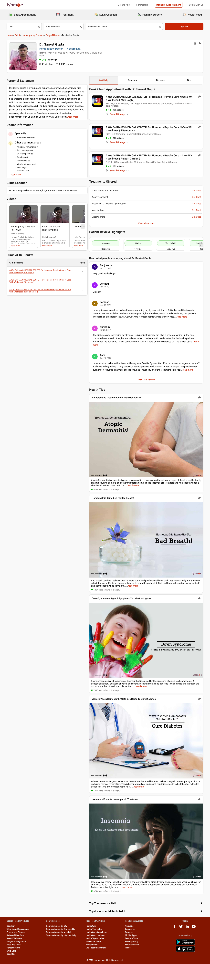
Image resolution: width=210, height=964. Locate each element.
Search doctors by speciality (59, 932)
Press (128, 947)
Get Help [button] (103, 80)
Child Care (11, 951)
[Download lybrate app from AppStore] (185, 951)
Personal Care (13, 947)
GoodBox (11, 954)
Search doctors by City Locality (60, 929)
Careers (129, 932)
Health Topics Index (95, 938)
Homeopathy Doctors (33, 35)
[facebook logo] (175, 928)
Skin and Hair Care (15, 935)
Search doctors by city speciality (61, 935)
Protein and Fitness (16, 932)
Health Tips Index (94, 929)
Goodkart (11, 926)
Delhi (17, 35)
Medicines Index (93, 941)
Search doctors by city (56, 926)
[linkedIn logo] (187, 928)
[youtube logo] (194, 928)
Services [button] (160, 80)
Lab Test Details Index (96, 947)
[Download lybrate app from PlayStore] (185, 944)
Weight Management (16, 941)
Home (10, 35)
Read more (15, 245)
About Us (129, 926)
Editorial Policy (132, 944)
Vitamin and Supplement (18, 929)
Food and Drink (14, 944)
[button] (23, 214)
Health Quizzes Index (96, 935)
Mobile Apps (131, 935)
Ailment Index (92, 944)
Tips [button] (189, 80)
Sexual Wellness (14, 938)
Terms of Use (131, 938)
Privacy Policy (131, 941)
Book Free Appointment (168, 4)
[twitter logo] (181, 928)
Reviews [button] (132, 80)
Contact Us (130, 929)
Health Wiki (91, 926)
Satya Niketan (53, 35)
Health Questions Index (96, 932)
